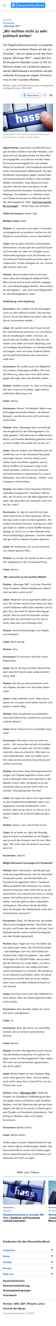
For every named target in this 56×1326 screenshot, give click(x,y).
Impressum (10, 1295)
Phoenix (32, 1303)
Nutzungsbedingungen (17, 1290)
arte (42, 1303)
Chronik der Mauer (14, 1308)
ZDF (24, 1303)
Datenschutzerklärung (16, 1285)
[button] (4, 5)
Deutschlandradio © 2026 (18, 1313)
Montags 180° (28, 1092)
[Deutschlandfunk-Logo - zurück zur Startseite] (28, 5)
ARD (17, 1303)
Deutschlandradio (14, 1280)
